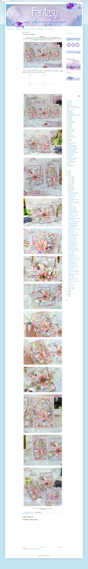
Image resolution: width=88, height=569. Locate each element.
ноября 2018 (70, 177)
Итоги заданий (69, 121)
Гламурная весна (71, 220)
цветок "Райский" (55, 71)
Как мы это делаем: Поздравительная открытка (73, 255)
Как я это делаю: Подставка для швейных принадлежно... (73, 193)
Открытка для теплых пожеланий (73, 281)
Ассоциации (69, 102)
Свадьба (68, 144)
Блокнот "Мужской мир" (72, 265)
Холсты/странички (70, 161)
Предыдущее (60, 547)
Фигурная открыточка (71, 196)
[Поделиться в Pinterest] (40, 512)
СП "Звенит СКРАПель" (71, 146)
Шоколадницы (69, 165)
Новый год (69, 134)
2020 (68, 172)
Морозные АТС (70, 191)
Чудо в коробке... (71, 268)
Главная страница (42, 547)
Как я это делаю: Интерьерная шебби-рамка (73, 200)
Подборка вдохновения (71, 143)
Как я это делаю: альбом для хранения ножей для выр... (73, 235)
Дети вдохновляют (71, 233)
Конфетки (68, 126)
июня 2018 (70, 184)
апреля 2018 (70, 187)
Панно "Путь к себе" (71, 205)
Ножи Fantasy (69, 135)
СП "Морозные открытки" (71, 148)
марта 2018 (70, 188)
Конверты (68, 124)
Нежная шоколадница (71, 216)
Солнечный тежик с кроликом (73, 215)
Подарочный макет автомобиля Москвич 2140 (73, 274)
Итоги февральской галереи (73, 263)
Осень (68, 138)
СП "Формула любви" (70, 151)
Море (68, 133)
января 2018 (70, 288)
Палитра (68, 140)
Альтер (68, 101)
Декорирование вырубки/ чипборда (73, 115)
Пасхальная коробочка (72, 206)
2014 (68, 294)
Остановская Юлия (36, 37)
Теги (67, 156)
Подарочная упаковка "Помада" (73, 250)
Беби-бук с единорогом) (72, 209)
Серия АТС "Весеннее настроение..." (74, 201)
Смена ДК (69, 282)
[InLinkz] (66, 300)
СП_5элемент (69, 154)
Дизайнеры (69, 116)
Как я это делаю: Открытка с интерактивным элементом (73, 211)
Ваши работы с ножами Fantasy (72, 107)
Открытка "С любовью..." (72, 227)
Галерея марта (70, 285)
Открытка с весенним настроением (74, 221)
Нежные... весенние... (71, 257)
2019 (68, 173)
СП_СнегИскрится (70, 155)
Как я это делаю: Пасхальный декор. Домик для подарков (74, 218)
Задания (68, 118)
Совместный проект (70, 145)
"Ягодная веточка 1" (48, 71)
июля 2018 (70, 183)
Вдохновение (69, 110)
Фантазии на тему (28, 513)
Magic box (68, 166)
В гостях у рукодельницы (71, 106)
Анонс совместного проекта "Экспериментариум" (72, 223)
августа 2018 (70, 181)
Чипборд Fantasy (70, 162)
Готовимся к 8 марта (71, 262)
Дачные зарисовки (71, 230)
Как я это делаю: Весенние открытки (74, 229)
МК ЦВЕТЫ (69, 132)
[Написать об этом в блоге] (37, 512)
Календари (69, 123)
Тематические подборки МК (71, 157)
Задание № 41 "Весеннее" (72, 240)
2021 (68, 170)
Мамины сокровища (70, 129)
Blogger (49, 555)
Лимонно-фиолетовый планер (73, 244)
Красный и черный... (71, 253)
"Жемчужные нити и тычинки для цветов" (35, 71)
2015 (68, 293)
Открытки (68, 139)
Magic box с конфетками (72, 247)
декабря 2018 (70, 176)
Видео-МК (68, 111)
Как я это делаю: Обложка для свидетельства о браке (73, 226)
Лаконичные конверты (72, 195)
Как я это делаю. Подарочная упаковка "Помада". (73, 242)
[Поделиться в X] (38, 512)
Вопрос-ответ (69, 112)
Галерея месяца (70, 113)
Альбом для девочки (71, 276)
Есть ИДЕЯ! (69, 117)
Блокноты (68, 105)
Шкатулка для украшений (72, 245)
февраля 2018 (70, 287)
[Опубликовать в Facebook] (39, 512)
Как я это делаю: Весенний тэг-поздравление (73, 267)
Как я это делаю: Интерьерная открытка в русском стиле (73, 249)
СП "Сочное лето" (70, 150)
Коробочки (69, 127)
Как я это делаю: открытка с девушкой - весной (72, 239)
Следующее (25, 547)
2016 (68, 291)
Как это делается (70, 122)
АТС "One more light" (71, 252)
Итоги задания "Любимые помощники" (72, 213)
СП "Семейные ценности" (71, 149)
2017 (68, 290)
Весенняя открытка (71, 277)
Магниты (68, 128)
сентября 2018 (70, 180)
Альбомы (68, 100)
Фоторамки (69, 160)
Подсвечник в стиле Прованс (73, 270)
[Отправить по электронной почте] (35, 512)
